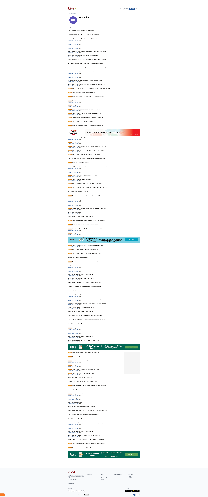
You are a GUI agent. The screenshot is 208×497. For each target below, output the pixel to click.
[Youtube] (77, 491)
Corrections (102, 479)
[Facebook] (72, 491)
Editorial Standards (104, 477)
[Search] (118, 9)
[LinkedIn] (81, 491)
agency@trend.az (71, 483)
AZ (136, 494)
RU (138, 494)
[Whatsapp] (69, 491)
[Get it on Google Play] (136, 491)
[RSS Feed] (84, 491)
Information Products (117, 474)
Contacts (102, 476)
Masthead (102, 474)
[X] (74, 491)
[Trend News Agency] (71, 472)
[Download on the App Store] (128, 491)
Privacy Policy (130, 474)
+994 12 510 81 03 (71, 482)
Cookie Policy (130, 477)
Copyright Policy (130, 476)
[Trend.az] (72, 8)
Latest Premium (89, 474)
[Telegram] (79, 491)
